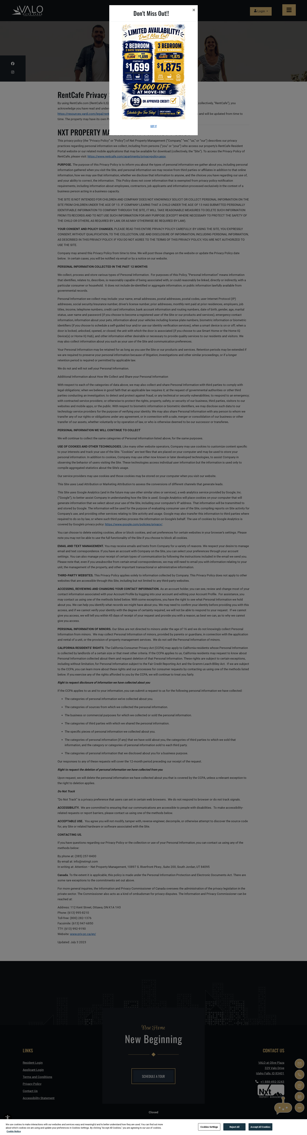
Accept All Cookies (260, 1126)
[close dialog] (193, 10)
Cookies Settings (209, 1126)
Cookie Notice (14, 1131)
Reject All (234, 1126)
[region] (153, 1127)
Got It (153, 126)
